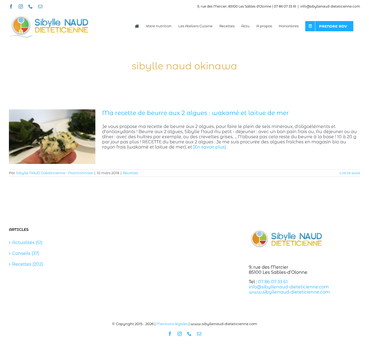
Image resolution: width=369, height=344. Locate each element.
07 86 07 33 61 (273, 281)
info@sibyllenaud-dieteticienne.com (330, 6)
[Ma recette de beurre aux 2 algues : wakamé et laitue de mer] (52, 136)
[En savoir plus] (209, 147)
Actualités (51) (27, 242)
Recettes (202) (27, 264)
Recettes (130, 173)
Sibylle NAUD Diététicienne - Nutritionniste (54, 173)
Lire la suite (350, 173)
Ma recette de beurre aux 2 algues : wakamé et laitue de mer (195, 113)
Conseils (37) (25, 253)
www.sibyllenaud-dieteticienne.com (289, 292)
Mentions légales (172, 324)
